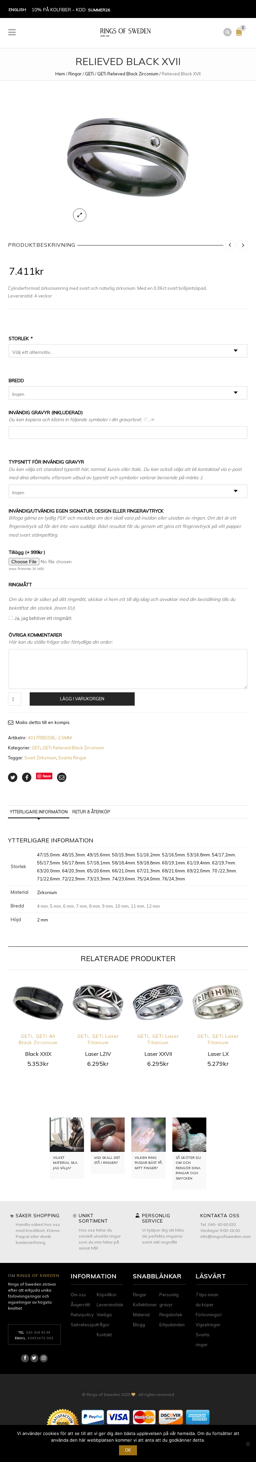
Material (141, 1314)
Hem (60, 73)
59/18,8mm (148, 862)
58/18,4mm (123, 862)
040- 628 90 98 (38, 1332)
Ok (128, 1450)
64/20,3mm (73, 870)
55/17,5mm (48, 862)
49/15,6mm (98, 854)
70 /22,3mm (224, 870)
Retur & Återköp (91, 811)
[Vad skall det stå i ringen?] (108, 1135)
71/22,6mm (48, 878)
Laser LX (218, 1053)
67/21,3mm (148, 870)
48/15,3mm (73, 854)
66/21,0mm (123, 870)
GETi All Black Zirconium (38, 1039)
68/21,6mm (173, 870)
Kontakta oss (41, 1338)
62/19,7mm (223, 862)
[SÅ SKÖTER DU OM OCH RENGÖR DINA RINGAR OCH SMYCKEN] (189, 1135)
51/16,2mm (148, 854)
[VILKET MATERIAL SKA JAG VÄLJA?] (67, 1135)
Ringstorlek (170, 1314)
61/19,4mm (198, 862)
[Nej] (247, 1443)
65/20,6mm (98, 870)
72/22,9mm (73, 878)
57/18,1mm (98, 862)
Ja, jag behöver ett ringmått (43, 618)
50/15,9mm (123, 854)
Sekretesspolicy (87, 1324)
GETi (89, 73)
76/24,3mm (173, 878)
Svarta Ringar (72, 757)
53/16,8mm (198, 854)
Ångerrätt (80, 1304)
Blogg (139, 1324)
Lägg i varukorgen (82, 698)
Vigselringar (208, 1324)
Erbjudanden (172, 1324)
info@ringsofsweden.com (225, 1236)
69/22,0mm (198, 870)
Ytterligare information (39, 811)
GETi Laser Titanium (103, 1039)
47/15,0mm (48, 854)
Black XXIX (38, 1053)
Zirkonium (47, 892)
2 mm (42, 919)
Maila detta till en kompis (43, 722)
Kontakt (104, 1334)
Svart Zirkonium (40, 757)
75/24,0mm (148, 878)
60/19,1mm (173, 862)
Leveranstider (111, 1304)
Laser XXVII (158, 1053)
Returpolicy (82, 1314)
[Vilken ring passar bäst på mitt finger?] (148, 1135)
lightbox (79, 215)
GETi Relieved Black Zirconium (127, 73)
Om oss (78, 1294)
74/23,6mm (123, 878)
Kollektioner (145, 1304)
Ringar (75, 73)
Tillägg (27, 552)
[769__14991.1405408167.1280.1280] (128, 159)
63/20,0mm (48, 870)
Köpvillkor (107, 1294)
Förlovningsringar (213, 1314)
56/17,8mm (73, 862)
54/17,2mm (223, 854)
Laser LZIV (98, 1053)
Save (47, 775)
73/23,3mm (98, 878)
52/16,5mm (173, 854)
